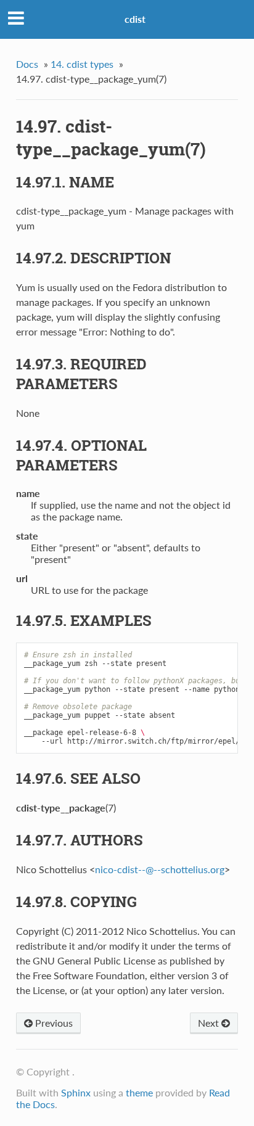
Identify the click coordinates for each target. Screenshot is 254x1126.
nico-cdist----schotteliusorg (159, 869)
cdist (135, 19)
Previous (53, 1023)
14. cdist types (82, 64)
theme (139, 1092)
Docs (27, 64)
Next (209, 1023)
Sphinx (76, 1092)
